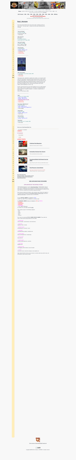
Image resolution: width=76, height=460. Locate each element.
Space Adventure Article (21, 177)
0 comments (25, 129)
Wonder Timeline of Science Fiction (37, 193)
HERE (32, 207)
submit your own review (22, 194)
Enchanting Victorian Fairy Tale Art (37, 151)
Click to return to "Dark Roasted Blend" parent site (38, 443)
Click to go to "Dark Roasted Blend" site (24, 127)
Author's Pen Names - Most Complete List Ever (25, 175)
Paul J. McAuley (22, 21)
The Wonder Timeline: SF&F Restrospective (25, 176)
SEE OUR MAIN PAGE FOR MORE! (38, 181)
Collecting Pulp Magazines (36, 143)
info (20, 27)
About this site (47, 9)
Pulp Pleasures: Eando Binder (36, 167)
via (32, 84)
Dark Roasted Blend (34, 186)
